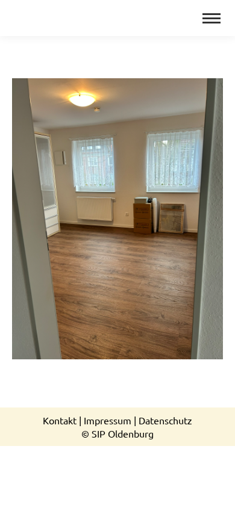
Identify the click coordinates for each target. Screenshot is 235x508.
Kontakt (60, 420)
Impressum (107, 420)
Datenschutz (165, 420)
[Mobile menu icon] (211, 18)
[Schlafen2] (117, 218)
